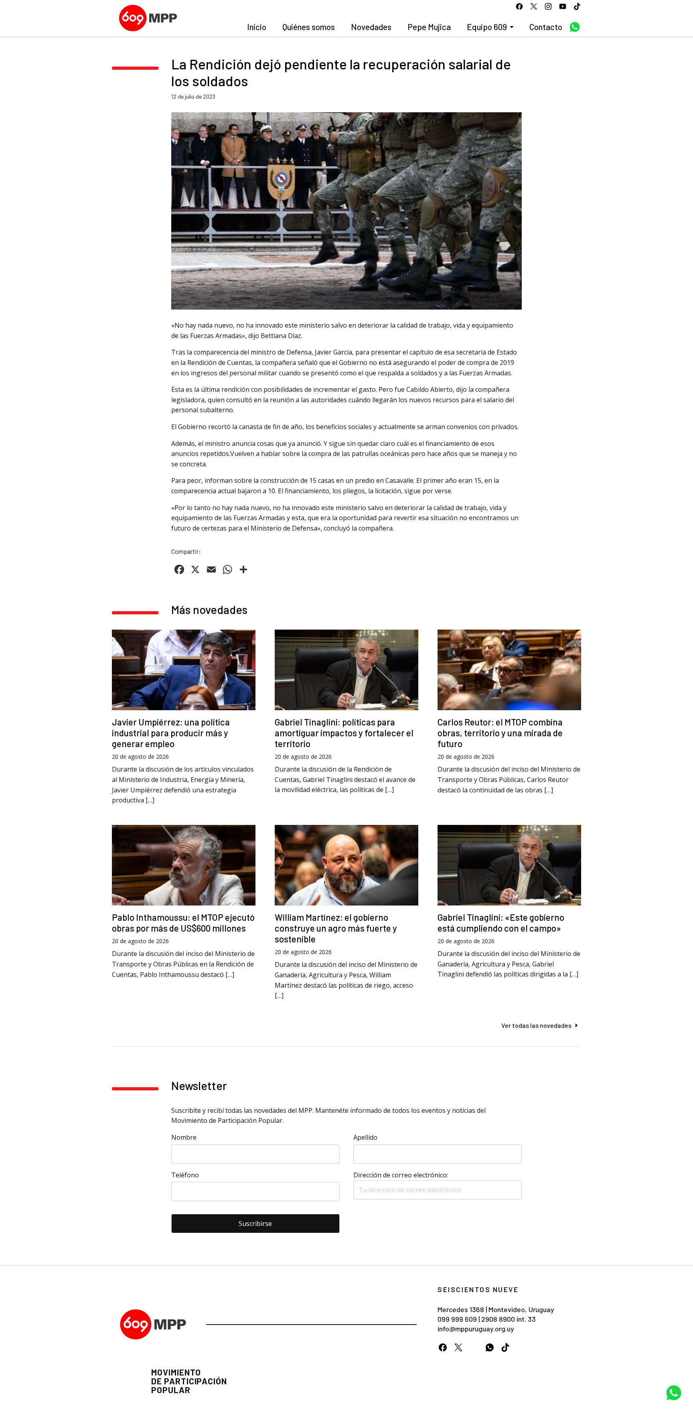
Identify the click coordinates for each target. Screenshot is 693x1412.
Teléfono (185, 1175)
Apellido (365, 1137)
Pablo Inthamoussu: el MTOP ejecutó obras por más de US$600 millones (183, 922)
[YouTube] (474, 1348)
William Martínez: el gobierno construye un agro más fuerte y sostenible (336, 928)
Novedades (371, 27)
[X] (458, 1348)
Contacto (545, 27)
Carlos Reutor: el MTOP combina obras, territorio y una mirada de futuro (500, 733)
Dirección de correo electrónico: (400, 1175)
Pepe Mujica (429, 27)
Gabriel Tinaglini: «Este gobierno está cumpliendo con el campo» (501, 922)
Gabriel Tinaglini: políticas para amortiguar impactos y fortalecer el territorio (344, 733)
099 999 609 (457, 1319)
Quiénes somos (308, 27)
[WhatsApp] (489, 1348)
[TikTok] (505, 1348)
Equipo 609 (487, 27)
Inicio (256, 27)
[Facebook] (443, 1348)
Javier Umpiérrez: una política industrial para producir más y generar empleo (171, 733)
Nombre (184, 1137)
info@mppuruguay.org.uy (476, 1328)
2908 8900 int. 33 (508, 1319)
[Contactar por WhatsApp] (673, 1392)
